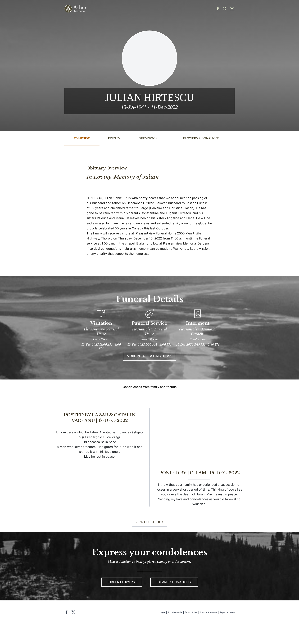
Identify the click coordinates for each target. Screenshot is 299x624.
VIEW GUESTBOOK (149, 522)
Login (162, 612)
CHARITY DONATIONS (174, 582)
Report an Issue (227, 612)
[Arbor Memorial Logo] (75, 9)
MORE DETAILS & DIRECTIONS (149, 356)
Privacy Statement (209, 612)
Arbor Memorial (175, 612)
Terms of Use (191, 612)
